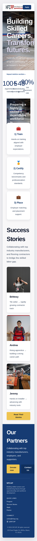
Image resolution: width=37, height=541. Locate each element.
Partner (9, 510)
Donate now (13, 468)
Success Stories (12, 504)
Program (9, 501)
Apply (27, 7)
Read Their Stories (18, 416)
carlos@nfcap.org (12, 519)
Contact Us (27, 468)
